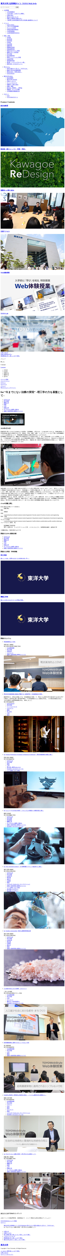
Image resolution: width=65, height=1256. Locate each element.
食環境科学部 (11, 60)
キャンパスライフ (12, 83)
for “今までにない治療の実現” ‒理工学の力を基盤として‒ (20, 1154)
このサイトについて (9, 1236)
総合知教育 (10, 78)
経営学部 (9, 40)
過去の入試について (12, 17)
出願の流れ (10, 15)
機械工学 (6, 403)
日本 (8, 998)
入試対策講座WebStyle (13, 33)
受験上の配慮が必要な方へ (14, 18)
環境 (8, 882)
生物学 (9, 881)
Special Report (10, 73)
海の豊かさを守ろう (12, 889)
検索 (17, 7)
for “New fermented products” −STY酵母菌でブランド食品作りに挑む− (23, 866)
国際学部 (9, 45)
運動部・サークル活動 (13, 89)
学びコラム (7, 67)
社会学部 (9, 44)
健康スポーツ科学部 (12, 52)
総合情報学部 (11, 55)
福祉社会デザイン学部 (13, 50)
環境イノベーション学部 (14, 57)
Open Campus (10, 24)
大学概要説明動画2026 (13, 91)
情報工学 (6, 407)
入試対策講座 (11, 31)
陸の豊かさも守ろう (12, 891)
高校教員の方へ (13, 1238)
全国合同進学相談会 (12, 29)
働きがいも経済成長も (13, 1001)
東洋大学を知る (8, 76)
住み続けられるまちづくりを (15, 769)
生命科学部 (10, 59)
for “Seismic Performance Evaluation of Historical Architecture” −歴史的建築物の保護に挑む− (28, 754)
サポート (6, 94)
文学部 (9, 37)
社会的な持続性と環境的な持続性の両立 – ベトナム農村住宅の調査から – (25, 1095)
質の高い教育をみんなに (14, 767)
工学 (5, 406)
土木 (8, 1052)
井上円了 (9, 711)
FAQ (8, 95)
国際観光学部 (11, 47)
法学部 (9, 42)
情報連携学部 (11, 49)
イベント (6, 23)
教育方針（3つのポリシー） (15, 64)
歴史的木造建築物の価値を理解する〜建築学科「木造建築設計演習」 (23, 694)
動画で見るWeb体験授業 (14, 70)
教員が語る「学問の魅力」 (14, 72)
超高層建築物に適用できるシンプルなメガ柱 (16, 1042)
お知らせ (6, 1231)
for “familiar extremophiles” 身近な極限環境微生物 (17, 931)
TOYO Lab (7, 399)
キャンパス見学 (11, 28)
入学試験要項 (11, 12)
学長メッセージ (11, 81)
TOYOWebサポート (12, 97)
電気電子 (9, 651)
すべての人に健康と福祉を (11, 409)
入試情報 (6, 10)
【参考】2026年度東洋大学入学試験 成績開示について (22, 20)
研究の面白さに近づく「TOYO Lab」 (17, 68)
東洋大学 (4, 1245)
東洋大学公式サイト (14, 1239)
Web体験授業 (10, 648)
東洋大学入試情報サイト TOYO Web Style (19, 3)
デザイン (9, 1104)
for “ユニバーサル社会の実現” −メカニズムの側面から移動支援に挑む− (24, 810)
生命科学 (9, 876)
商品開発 (9, 820)
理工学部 (9, 54)
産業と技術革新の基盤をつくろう (13, 411)
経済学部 (9, 39)
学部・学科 (7, 35)
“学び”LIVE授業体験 (13, 26)
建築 (8, 710)
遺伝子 (9, 879)
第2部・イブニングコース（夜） (16, 62)
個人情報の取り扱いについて (17, 1234)
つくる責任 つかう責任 (13, 770)
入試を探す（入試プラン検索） (16, 13)
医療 (5, 404)
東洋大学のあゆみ (12, 79)
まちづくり (10, 1000)
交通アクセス (7, 1233)
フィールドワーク (12, 706)
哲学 (8, 715)
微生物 (9, 877)
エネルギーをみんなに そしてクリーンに (18, 884)
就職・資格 (10, 86)
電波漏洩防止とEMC (9, 641)
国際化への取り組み (12, 84)
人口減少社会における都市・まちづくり (15, 988)
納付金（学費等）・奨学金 (14, 88)
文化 (8, 1106)
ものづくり (10, 653)
